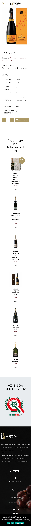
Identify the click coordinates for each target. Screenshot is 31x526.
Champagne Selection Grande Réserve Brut (15, 217)
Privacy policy (19, 523)
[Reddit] (14, 53)
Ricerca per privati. (15, 497)
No (13, 523)
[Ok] (29, 520)
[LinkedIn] (11, 53)
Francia (13, 58)
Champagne (21, 58)
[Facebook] (2, 53)
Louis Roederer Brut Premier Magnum (15, 255)
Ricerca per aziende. (15, 500)
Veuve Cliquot (7, 61)
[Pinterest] (6, 53)
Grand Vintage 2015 (15, 327)
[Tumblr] (9, 53)
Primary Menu (27, 3)
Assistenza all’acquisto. (15, 502)
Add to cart (23, 120)
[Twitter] (4, 53)
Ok (9, 523)
